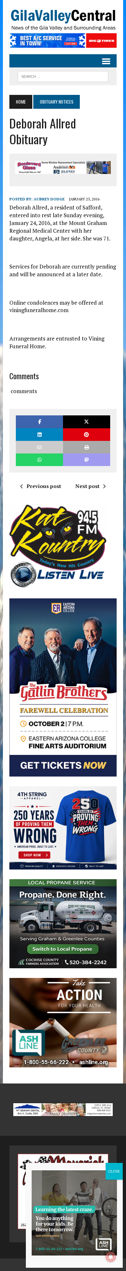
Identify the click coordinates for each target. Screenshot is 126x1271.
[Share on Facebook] (39, 421)
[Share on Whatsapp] (39, 459)
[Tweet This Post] (86, 421)
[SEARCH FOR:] (63, 75)
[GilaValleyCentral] (63, 19)
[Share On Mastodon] (86, 459)
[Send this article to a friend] (39, 447)
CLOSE (114, 1171)
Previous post (43, 486)
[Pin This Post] (86, 434)
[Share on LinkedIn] (39, 434)
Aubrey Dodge (49, 199)
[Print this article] (86, 447)
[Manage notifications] (111, 1257)
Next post (87, 486)
